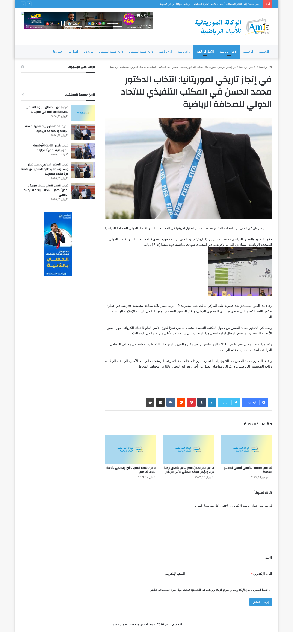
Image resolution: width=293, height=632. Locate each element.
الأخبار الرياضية (228, 51)
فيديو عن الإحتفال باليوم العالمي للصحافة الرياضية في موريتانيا (47, 109)
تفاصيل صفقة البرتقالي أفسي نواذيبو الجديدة (248, 470)
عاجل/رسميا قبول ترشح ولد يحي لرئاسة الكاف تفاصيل (131, 470)
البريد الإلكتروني (261, 573)
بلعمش (115, 624)
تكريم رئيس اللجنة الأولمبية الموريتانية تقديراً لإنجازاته (50, 148)
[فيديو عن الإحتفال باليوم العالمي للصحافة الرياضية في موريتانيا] (83, 113)
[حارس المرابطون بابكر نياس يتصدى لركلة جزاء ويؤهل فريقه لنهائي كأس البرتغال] (188, 449)
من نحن (88, 51)
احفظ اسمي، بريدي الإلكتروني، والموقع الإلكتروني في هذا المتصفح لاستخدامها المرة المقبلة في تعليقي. (208, 589)
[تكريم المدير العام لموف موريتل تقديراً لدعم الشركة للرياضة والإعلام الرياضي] (83, 191)
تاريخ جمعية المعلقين (141, 51)
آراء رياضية (184, 51)
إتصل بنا (73, 51)
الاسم (267, 557)
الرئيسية (264, 51)
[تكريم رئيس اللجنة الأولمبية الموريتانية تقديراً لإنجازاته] (83, 151)
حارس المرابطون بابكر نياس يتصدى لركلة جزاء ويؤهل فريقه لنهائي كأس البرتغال (189, 470)
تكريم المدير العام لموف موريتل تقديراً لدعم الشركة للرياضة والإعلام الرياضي (46, 190)
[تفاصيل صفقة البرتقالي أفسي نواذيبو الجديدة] (246, 449)
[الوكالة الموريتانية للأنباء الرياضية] (232, 26)
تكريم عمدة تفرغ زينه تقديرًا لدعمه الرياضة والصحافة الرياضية (46, 129)
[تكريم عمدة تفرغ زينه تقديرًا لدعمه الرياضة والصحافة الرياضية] (83, 132)
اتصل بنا (58, 51)
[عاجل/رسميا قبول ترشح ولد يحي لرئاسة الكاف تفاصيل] (130, 449)
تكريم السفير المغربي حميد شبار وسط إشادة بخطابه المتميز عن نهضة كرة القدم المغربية (44, 169)
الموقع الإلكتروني (175, 573)
